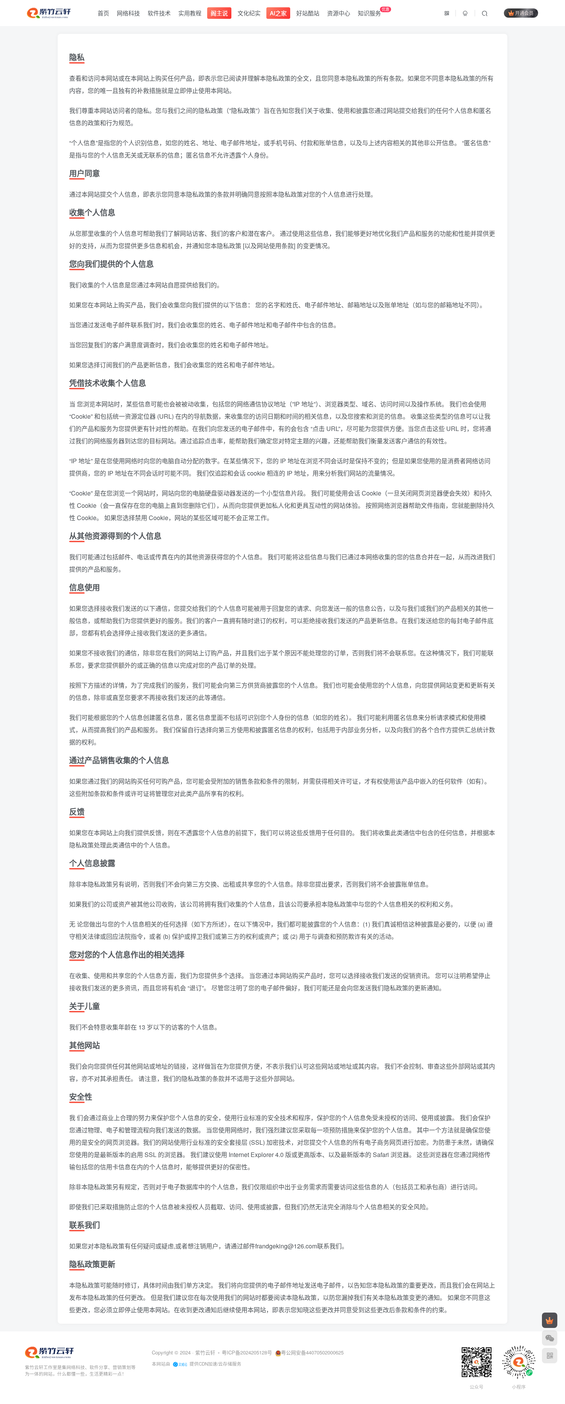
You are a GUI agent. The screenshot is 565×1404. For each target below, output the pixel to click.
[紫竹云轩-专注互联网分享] (49, 1351)
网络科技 (128, 13)
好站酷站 (307, 13)
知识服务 (373, 11)
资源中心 (338, 13)
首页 (103, 13)
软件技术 (159, 13)
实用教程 (189, 13)
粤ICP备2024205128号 (247, 1352)
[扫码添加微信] (549, 1338)
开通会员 (524, 13)
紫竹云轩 (205, 1352)
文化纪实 (249, 13)
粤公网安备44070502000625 (312, 1352)
